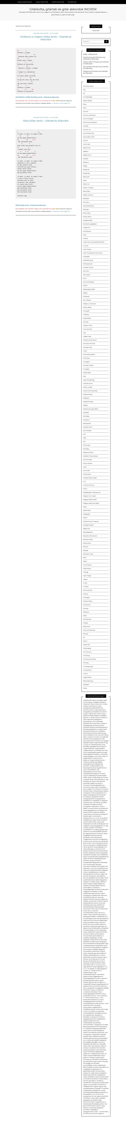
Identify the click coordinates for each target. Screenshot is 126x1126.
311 (84, 93)
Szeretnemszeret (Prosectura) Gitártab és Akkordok (94, 58)
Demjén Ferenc (88, 267)
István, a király (87, 387)
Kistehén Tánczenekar (90, 456)
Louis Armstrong (88, 485)
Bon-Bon (86, 202)
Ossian (85, 579)
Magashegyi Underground (91, 492)
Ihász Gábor (87, 372)
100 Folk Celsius (88, 86)
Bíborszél (86, 177)
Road (85, 615)
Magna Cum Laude (89, 496)
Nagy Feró (86, 528)
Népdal (85, 550)
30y (84, 90)
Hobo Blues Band (89, 354)
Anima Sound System (90, 122)
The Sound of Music (89, 659)
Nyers (85, 561)
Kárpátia (86, 412)
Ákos (84, 104)
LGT (84, 481)
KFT (84, 434)
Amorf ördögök (88, 119)
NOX (84, 557)
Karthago (86, 416)
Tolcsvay (86, 663)
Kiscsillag (86, 449)
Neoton (85, 547)
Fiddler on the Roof (89, 304)
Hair (84, 333)
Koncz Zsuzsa (87, 463)
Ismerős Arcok (88, 383)
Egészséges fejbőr (89, 289)
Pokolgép (86, 597)
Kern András (87, 430)
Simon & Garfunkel (89, 630)
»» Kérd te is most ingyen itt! (61, 103)
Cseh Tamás (87, 249)
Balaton (85, 151)
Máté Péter (87, 510)
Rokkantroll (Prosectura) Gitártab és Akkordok (95, 72)
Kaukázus (86, 420)
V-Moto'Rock (87, 670)
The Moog (86, 655)
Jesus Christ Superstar (90, 391)
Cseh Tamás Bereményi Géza (92, 253)
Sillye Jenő (54, 33)
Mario (85, 507)
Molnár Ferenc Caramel (91, 521)
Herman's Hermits (89, 343)
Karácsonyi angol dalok (90, 409)
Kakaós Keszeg (88, 401)
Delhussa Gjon (87, 264)
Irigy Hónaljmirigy (88, 380)
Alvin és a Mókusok (89, 115)
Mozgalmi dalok (88, 525)
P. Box (85, 583)
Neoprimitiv (87, 543)
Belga (85, 166)
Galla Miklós (87, 318)
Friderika (86, 314)
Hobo (85, 351)
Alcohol (85, 111)
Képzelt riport (87, 427)
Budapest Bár (87, 220)
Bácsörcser (87, 148)
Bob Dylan (86, 191)
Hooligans (86, 362)
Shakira (85, 623)
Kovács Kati (87, 474)
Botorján (86, 209)
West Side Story (88, 681)
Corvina (85, 246)
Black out (86, 184)
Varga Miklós (87, 677)
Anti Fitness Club (88, 133)
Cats (84, 235)
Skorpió (85, 634)
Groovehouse (87, 329)
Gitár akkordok (72, 2)
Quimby (85, 608)
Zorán (85, 688)
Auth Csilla (86, 144)
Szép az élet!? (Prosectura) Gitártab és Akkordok (96, 62)
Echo (85, 278)
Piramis (85, 594)
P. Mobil (85, 586)
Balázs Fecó (87, 155)
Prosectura (86, 605)
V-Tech (85, 673)
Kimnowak (86, 445)
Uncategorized (88, 666)
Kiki (84, 441)
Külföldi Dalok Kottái (58, 2)
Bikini (85, 180)
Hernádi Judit (87, 347)
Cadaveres (86, 227)
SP (84, 637)
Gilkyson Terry (87, 325)
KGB (84, 438)
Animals (85, 126)
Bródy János (87, 217)
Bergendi (86, 169)
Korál (85, 467)
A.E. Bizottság (87, 97)
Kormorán (86, 470)
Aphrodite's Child (88, 137)
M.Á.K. (85, 488)
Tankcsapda (87, 648)
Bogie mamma (88, 195)
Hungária (86, 369)
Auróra (85, 140)
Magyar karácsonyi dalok (91, 503)
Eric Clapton (87, 300)
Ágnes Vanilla (87, 100)
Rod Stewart (87, 619)
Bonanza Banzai (88, 206)
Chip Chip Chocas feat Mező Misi (93, 242)
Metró (85, 517)
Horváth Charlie (88, 365)
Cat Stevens (87, 231)
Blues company (88, 188)
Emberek (86, 296)
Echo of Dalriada (88, 282)
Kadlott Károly (87, 394)
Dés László (86, 275)
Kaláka (85, 405)
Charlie (85, 238)
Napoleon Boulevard (90, 536)
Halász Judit (87, 336)
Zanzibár (86, 684)
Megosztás (95, 30)
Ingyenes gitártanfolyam (24, 2)
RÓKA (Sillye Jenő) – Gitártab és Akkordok (31, 205)
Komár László (87, 459)
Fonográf (86, 311)
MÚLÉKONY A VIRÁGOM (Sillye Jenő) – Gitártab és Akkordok (37, 97)
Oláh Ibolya (87, 568)
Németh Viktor (88, 539)
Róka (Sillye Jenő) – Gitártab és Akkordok (45, 120)
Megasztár (86, 514)
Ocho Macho (87, 565)
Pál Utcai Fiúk (87, 590)
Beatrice (86, 162)
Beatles (85, 158)
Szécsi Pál (86, 644)
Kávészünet (87, 423)
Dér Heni (86, 271)
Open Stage (87, 576)
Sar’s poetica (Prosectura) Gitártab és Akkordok (95, 67)
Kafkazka (86, 398)
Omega (85, 572)
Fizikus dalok (87, 307)
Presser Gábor (87, 601)
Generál (85, 322)
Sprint (85, 641)
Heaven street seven (90, 340)
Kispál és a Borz (88, 452)
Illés (84, 376)
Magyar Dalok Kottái (42, 2)
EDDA (85, 285)
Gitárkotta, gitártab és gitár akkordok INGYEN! (63, 9)
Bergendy (86, 173)
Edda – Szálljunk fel (90, 54)
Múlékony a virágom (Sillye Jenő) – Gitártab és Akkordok (45, 38)
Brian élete (86, 213)
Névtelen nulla (88, 554)
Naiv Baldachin (88, 532)
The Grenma (87, 652)
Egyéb (85, 293)
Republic (86, 612)
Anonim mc (87, 129)
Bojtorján (86, 198)
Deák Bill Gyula (88, 260)
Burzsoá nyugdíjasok (90, 224)
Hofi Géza (86, 358)
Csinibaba (86, 256)
